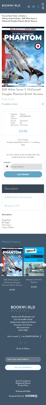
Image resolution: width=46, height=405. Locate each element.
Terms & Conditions (23, 381)
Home (15, 16)
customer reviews (10, 104)
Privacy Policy (23, 385)
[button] (44, 265)
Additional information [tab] (18, 197)
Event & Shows (23, 349)
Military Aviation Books (11, 19)
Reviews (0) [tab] (11, 205)
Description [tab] (11, 188)
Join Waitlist (23, 174)
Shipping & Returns (23, 383)
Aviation (22, 16)
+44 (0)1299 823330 (30, 337)
